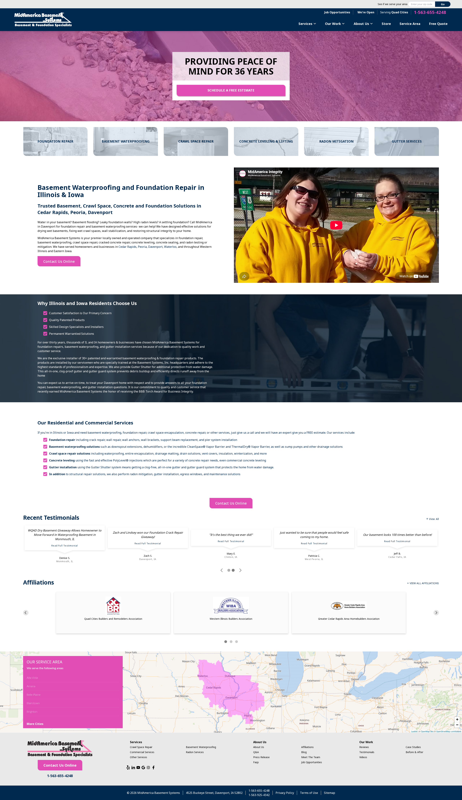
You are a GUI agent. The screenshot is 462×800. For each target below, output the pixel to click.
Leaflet (414, 731)
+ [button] (457, 719)
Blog (304, 752)
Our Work (333, 23)
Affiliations (307, 747)
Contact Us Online (59, 261)
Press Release (261, 757)
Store (386, 23)
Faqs (256, 762)
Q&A (256, 752)
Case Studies (413, 747)
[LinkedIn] (133, 767)
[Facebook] (153, 767)
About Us (361, 23)
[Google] (143, 767)
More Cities (35, 724)
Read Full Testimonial (64, 545)
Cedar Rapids (127, 247)
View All (434, 519)
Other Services (138, 757)
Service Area (410, 23)
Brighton (32, 711)
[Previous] (26, 612)
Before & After (414, 752)
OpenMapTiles (427, 731)
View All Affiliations (424, 583)
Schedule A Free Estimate (231, 90)
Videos (363, 757)
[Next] (436, 612)
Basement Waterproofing (201, 747)
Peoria (142, 247)
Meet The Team (310, 757)
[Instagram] (148, 767)
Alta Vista (32, 677)
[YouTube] (138, 767)
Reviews (364, 747)
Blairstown (33, 703)
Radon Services (195, 752)
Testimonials (366, 752)
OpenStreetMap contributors (448, 731)
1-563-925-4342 (259, 795)
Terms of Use (309, 793)
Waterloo (170, 247)
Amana (31, 686)
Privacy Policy (285, 793)
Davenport (155, 247)
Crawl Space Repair (141, 747)
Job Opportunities (337, 12)
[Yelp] (128, 767)
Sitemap (329, 793)
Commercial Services (142, 752)
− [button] (457, 725)
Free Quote (438, 23)
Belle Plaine (33, 694)
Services (305, 23)
